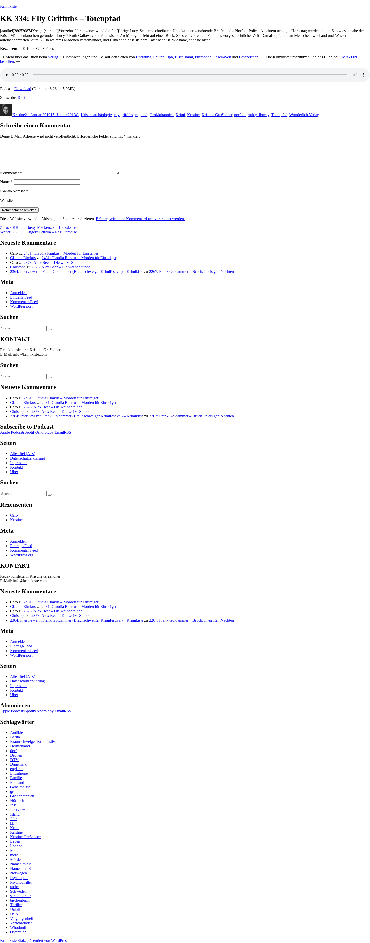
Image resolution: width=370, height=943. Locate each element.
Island (15, 814)
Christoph (18, 267)
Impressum (18, 463)
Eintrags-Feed (21, 297)
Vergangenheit (21, 918)
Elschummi (184, 57)
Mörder (16, 859)
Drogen (16, 755)
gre (12, 791)
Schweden (18, 891)
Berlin (15, 737)
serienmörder (20, 896)
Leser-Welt (222, 57)
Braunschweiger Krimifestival (34, 741)
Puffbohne (203, 57)
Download (22, 89)
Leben (15, 841)
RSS (21, 97)
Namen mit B (20, 864)
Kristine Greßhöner (217, 115)
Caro (14, 515)
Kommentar (11, 173)
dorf (13, 751)
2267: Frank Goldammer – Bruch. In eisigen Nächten (191, 271)
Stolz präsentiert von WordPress (43, 940)
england (141, 115)
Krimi (180, 115)
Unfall (15, 909)
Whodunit (18, 927)
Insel (14, 805)
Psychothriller (21, 882)
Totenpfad (279, 115)
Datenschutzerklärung (27, 458)
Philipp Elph (163, 57)
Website (6, 200)
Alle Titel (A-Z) (22, 453)
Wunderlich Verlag (304, 115)
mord (14, 855)
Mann (14, 850)
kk (12, 823)
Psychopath (19, 877)
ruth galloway (258, 115)
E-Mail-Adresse (14, 191)
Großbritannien (162, 115)
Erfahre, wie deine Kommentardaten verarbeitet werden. (140, 219)
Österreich (18, 932)
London (16, 846)
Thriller (16, 905)
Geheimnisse (20, 787)
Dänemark (18, 764)
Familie (16, 778)
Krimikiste (8, 6)
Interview (17, 809)
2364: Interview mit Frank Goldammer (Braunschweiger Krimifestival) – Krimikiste (76, 271)
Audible (16, 732)
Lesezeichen (248, 57)
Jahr (13, 819)
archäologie (102, 115)
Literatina (143, 57)
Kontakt (16, 467)
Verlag (53, 57)
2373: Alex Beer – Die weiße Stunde (53, 262)
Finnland (17, 782)
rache (14, 887)
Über (14, 472)
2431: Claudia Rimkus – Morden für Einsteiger (61, 253)
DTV (14, 760)
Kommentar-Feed (24, 302)
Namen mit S (20, 868)
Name (6, 182)
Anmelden (18, 292)
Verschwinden (21, 923)
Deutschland (20, 746)
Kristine (18, 115)
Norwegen (18, 873)
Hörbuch (17, 800)
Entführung (19, 773)
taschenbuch (20, 900)
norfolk (240, 115)
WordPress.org (21, 306)
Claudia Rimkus (23, 258)
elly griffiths (123, 115)
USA (14, 914)
